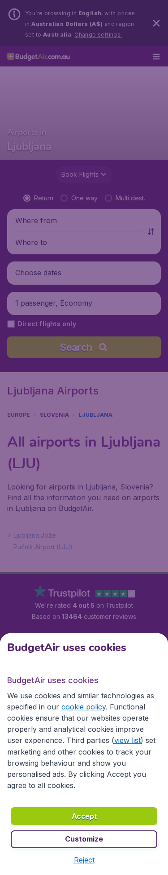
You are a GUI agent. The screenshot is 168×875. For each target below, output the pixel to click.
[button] (84, 859)
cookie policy (83, 706)
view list (127, 740)
